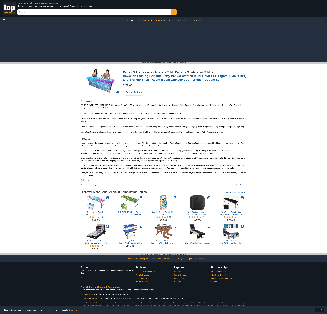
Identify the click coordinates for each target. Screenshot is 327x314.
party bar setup (159, 20)
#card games (181, 259)
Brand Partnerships (219, 271)
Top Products (86, 294)
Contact (214, 282)
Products (177, 282)
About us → (85, 278)
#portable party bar (196, 259)
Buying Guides (179, 278)
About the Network (218, 275)
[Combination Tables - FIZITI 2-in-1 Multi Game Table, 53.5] (175, 226)
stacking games (202, 20)
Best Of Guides (180, 275)
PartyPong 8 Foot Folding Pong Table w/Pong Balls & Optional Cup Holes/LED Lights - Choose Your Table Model (230, 213)
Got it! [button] (319, 310)
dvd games (172, 20)
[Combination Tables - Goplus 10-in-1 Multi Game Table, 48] (242, 226)
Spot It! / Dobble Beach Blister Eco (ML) (163, 213)
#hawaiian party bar (166, 259)
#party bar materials (148, 259)
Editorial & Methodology (145, 271)
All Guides (178, 271)
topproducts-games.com (94, 298)
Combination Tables (200, 72)
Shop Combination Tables (236, 192)
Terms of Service (142, 282)
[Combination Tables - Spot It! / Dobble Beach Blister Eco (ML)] (175, 197)
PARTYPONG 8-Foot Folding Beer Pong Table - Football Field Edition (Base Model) (130, 213)
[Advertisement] (163, 42)
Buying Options (134, 92)
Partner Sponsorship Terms (222, 278)
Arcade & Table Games (169, 72)
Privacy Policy (141, 278)
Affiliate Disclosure (143, 275)
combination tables (142, 20)
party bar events (186, 20)
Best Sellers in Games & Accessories (37, 3)
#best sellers (133, 259)
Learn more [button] (74, 310)
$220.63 (127, 85)
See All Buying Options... (91, 185)
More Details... (237, 185)
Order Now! (85, 180)
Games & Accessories (137, 72)
